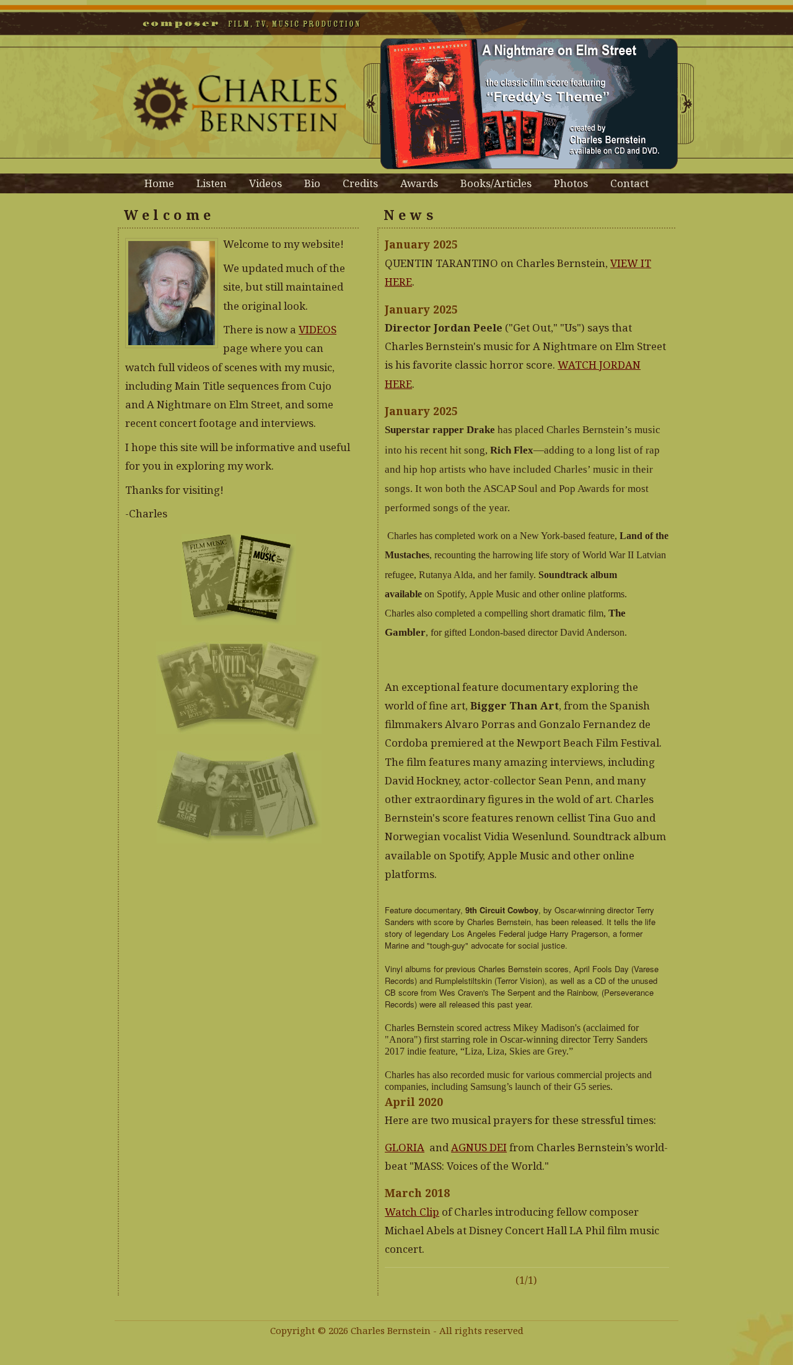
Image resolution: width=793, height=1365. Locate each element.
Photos (571, 183)
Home (159, 183)
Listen (211, 183)
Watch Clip (412, 1212)
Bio (312, 183)
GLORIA (404, 1147)
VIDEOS (317, 329)
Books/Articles (496, 183)
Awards (419, 183)
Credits (360, 183)
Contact (629, 183)
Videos (265, 183)
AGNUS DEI (479, 1147)
